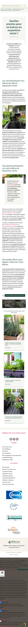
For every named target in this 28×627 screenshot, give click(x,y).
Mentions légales (14, 554)
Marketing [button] (2, 619)
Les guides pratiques (7, 475)
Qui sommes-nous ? (7, 447)
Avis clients (5, 451)
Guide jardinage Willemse (8, 478)
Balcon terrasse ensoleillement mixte (15, 295)
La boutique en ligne (7, 471)
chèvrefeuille (11, 224)
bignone (6, 212)
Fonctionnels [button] (3, 600)
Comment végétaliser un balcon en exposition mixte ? (13, 382)
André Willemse (6, 449)
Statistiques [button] (2, 609)
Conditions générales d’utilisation (14, 552)
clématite (12, 226)
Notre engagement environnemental (11, 455)
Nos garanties (5, 467)
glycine (5, 224)
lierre (4, 214)
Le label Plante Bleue (7, 457)
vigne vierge (12, 212)
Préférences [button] (11, 569)
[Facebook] (11, 439)
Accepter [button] (22, 569)
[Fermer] (26, 6)
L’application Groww (7, 473)
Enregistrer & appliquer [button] (5, 626)
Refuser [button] (2, 569)
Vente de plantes (6, 453)
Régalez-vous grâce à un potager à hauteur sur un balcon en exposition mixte (13, 345)
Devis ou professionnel (8, 484)
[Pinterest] (17, 439)
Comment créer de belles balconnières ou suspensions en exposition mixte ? (13, 418)
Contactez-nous (6, 482)
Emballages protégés (7, 459)
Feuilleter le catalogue (7, 480)
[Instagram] (14, 439)
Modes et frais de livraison (9, 469)
